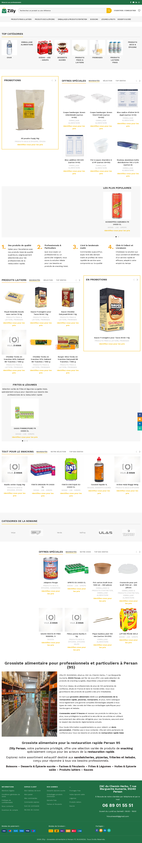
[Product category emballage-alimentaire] (27, 43)
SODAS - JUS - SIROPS (117, 227)
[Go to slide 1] (116, 236)
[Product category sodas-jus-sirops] (44, 51)
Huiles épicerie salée (77, 794)
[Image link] (19, 831)
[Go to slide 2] (118, 236)
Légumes (72, 798)
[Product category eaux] (9, 50)
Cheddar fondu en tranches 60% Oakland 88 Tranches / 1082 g (14, 359)
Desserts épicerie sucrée (56, 790)
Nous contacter (7, 806)
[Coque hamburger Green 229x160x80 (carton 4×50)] (74, 98)
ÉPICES (42, 141)
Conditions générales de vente (11, 795)
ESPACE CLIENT (30, 787)
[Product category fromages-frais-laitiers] (97, 50)
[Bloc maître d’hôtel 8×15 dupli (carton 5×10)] (128, 98)
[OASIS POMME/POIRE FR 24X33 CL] (25, 412)
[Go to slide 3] (27, 440)
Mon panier (28, 794)
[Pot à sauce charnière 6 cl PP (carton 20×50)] (101, 145)
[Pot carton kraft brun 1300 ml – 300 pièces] (102, 568)
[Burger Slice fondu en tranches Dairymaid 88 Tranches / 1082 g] (67, 342)
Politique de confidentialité (7, 801)
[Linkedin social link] (136, 2)
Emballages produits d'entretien (54, 795)
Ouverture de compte (10, 810)
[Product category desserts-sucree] (62, 51)
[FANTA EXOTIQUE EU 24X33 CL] (71, 469)
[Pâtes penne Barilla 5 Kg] (76, 620)
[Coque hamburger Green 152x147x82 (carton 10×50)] (101, 98)
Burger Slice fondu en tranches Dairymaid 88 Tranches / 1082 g (68, 359)
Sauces (72, 806)
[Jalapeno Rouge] (51, 568)
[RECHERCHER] (109, 10)
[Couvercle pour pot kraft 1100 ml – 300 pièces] (128, 568)
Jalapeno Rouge (51, 582)
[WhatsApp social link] (139, 2)
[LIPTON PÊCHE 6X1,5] (128, 620)
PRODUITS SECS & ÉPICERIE (26, 141)
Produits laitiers (75, 802)
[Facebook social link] (130, 2)
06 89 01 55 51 (117, 805)
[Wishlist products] (139, 10)
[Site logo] (9, 10)
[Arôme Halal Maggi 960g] (127, 469)
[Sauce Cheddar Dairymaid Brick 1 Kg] (67, 297)
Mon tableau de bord (32, 790)
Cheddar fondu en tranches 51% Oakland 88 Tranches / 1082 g (41, 359)
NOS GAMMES (52, 787)
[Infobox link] (18, 254)
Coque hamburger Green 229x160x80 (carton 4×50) (74, 114)
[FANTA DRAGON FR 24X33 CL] (43, 469)
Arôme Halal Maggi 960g (127, 484)
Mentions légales (8, 790)
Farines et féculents (54, 804)
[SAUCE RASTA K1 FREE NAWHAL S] (51, 620)
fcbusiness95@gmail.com (118, 816)
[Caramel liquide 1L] (99, 469)
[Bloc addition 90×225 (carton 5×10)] (74, 145)
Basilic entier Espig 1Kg (14, 484)
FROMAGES (18, 320)
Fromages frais (75, 790)
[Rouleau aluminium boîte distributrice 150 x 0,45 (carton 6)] (128, 145)
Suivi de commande (31, 806)
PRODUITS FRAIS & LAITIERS (107, 341)
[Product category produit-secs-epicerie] (132, 45)
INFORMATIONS (8, 787)
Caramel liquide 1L (99, 484)
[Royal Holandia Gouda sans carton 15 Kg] (14, 297)
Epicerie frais (52, 800)
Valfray (83, 533)
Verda (59, 533)
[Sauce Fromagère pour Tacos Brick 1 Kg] (41, 297)
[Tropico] (128, 532)
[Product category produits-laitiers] (115, 52)
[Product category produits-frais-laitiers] (79, 52)
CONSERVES (55, 588)
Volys (13, 533)
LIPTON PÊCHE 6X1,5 (128, 634)
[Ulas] (105, 532)
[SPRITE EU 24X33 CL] (76, 568)
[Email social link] (133, 2)
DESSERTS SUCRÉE (103, 488)
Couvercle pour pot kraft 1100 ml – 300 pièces (128, 585)
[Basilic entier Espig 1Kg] (15, 469)
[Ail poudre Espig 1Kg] (30, 110)
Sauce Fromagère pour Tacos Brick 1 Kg (112, 338)
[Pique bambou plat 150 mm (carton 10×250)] (102, 620)
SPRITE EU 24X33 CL (77, 582)
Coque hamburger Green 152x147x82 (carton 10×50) (101, 114)
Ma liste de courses (31, 810)
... (70, 787)
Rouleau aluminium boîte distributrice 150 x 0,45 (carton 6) (128, 162)
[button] (52, 80)
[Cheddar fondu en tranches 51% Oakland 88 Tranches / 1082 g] (41, 342)
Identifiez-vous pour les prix (30, 145)
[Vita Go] (36, 532)
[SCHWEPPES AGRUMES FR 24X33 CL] (117, 206)
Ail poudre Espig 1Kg (30, 138)
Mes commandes (30, 798)
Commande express (31, 802)
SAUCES (90, 488)
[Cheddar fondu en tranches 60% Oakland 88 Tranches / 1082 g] (14, 342)
